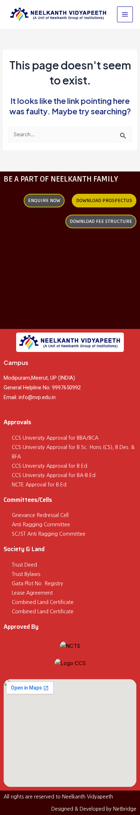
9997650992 (66, 387)
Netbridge (124, 808)
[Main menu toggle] (125, 14)
